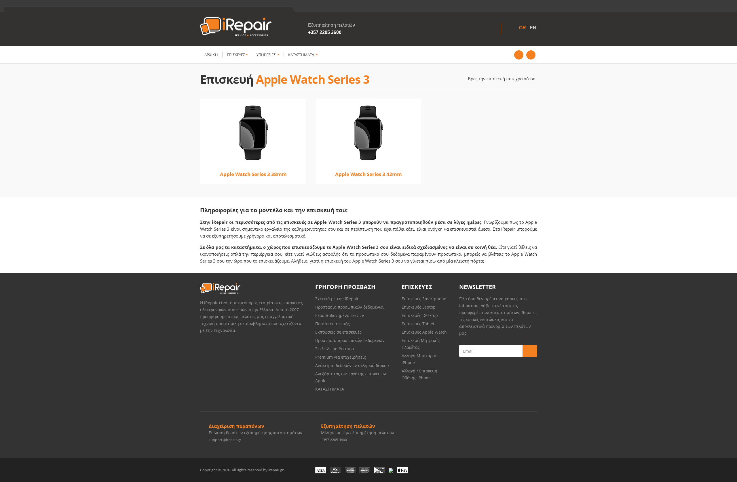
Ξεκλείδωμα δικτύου (334, 348)
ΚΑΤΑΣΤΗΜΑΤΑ (301, 54)
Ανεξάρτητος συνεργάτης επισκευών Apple (350, 377)
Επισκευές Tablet (419, 323)
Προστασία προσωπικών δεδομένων (350, 307)
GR (522, 27)
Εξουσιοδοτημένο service (339, 315)
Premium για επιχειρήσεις (340, 357)
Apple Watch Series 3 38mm (253, 174)
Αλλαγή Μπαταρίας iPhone (420, 359)
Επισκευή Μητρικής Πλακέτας (421, 344)
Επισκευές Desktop (420, 315)
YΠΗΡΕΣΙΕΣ (266, 54)
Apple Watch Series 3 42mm (368, 174)
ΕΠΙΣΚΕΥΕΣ (236, 54)
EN (533, 27)
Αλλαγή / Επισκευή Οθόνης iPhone (419, 374)
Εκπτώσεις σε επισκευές (338, 332)
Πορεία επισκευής (332, 323)
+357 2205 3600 (324, 32)
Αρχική (211, 54)
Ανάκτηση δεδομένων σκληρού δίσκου (352, 365)
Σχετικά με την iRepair (337, 298)
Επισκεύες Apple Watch (424, 332)
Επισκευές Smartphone (424, 298)
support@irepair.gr (225, 439)
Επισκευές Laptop (419, 307)
